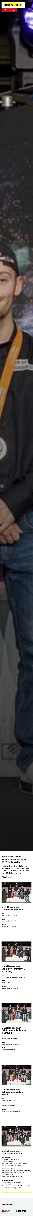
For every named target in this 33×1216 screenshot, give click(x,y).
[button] (28, 5)
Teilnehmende (7, 877)
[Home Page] (13, 4)
